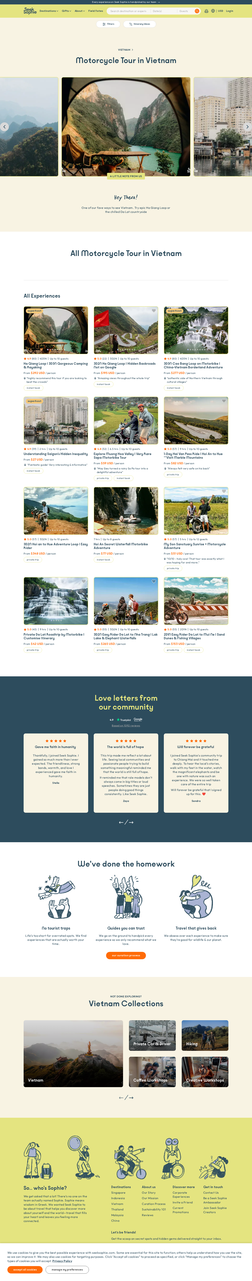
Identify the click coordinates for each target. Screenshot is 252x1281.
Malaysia (117, 1215)
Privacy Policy (62, 1261)
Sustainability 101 (154, 1209)
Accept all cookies (25, 1270)
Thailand (117, 1209)
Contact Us (211, 1192)
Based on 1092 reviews (126, 725)
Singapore (118, 1192)
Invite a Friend (183, 1202)
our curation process (126, 955)
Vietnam (124, 49)
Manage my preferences (67, 1270)
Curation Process (154, 1203)
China (115, 1220)
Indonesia (118, 1198)
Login (229, 11)
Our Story (149, 1192)
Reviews (147, 1215)
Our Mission (150, 1198)
